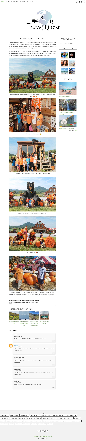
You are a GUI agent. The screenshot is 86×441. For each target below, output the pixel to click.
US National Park (41, 423)
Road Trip (11, 423)
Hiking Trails (59, 418)
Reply (53, 341)
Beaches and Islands (14, 415)
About (7, 1)
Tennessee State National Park (23, 302)
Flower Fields (46, 418)
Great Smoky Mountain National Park (22, 300)
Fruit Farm (53, 418)
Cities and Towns (13, 418)
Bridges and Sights (34, 415)
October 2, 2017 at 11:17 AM (18, 336)
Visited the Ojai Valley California (44, 322)
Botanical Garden (24, 415)
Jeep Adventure (77, 418)
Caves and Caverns (4, 418)
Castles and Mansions (71, 415)
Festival (12, 300)
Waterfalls (49, 423)
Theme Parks (33, 423)
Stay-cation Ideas (25, 423)
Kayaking (2, 421)
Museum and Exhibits (29, 421)
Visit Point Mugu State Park (14, 322)
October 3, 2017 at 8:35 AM (18, 382)
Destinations (14, 1)
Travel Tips (33, 1)
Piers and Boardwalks (64, 421)
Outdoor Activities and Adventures (50, 421)
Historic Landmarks (68, 418)
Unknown (16, 345)
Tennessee (15, 302)
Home (2, 1)
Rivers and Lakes (4, 423)
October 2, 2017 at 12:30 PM (18, 358)
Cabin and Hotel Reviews (45, 415)
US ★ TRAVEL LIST (24, 1)
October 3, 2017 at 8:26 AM (18, 370)
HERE (76, 130)
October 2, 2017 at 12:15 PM (18, 346)
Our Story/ (36, 436)
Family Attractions (31, 418)
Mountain (32, 300)
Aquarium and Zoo (4, 415)
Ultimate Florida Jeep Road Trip (65, 96)
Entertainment (22, 418)
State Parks (17, 423)
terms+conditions (48, 436)
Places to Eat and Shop (76, 421)
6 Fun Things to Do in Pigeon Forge (66, 128)
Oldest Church (38, 421)
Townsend (32, 302)
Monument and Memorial (11, 421)
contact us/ (41, 436)
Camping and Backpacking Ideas (58, 415)
